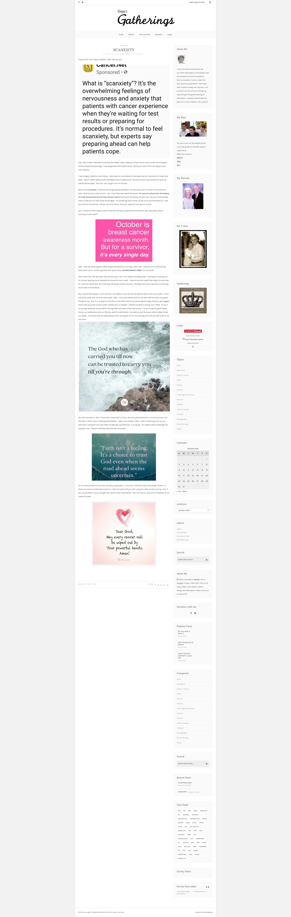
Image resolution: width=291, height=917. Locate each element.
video (190, 854)
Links (169, 35)
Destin (194, 823)
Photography (182, 419)
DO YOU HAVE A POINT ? (184, 632)
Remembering (182, 424)
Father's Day (182, 830)
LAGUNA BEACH (200, 838)
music (180, 846)
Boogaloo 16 (203, 811)
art (184, 811)
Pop (179, 850)
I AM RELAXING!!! (199, 892)
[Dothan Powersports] (193, 347)
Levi (179, 842)
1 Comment (138, 54)
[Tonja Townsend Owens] (193, 339)
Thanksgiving (182, 854)
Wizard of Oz (182, 858)
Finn (189, 830)
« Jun (179, 491)
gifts (200, 830)
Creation (180, 823)
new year (187, 846)
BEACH (195, 811)
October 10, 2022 (111, 54)
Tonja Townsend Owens (193, 335)
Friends (180, 390)
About (131, 34)
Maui (192, 842)
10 (184, 470)
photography (203, 846)
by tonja (126, 54)
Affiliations (144, 34)
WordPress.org (182, 540)
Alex (179, 161)
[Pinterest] (83, 2)
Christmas (195, 815)
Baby (189, 811)
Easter (180, 826)
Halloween (181, 834)
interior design (183, 838)
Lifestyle (180, 414)
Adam (180, 157)
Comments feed (183, 536)
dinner (201, 823)
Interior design (183, 409)
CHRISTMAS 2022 (185, 783)
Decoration (181, 370)
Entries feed (181, 532)
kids (191, 838)
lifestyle (185, 842)
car (179, 815)
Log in (179, 529)
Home (121, 34)
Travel (179, 429)
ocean (194, 846)
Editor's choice (183, 375)
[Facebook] (80, 2)
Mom (198, 842)
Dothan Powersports (193, 343)
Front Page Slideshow (185, 395)
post (184, 850)
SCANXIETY (123, 49)
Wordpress (208, 912)
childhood (186, 815)
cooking (204, 819)
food (195, 830)
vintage (197, 854)
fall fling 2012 (194, 826)
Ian (178, 165)
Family (179, 385)
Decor (179, 365)
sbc (189, 850)
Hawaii (189, 834)
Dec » (185, 491)
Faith (179, 380)
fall (186, 826)
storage (195, 850)
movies (204, 842)
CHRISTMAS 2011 (182, 819)
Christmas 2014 (194, 819)
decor (188, 823)
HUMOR (180, 404)
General (124, 46)
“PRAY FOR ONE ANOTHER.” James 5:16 (185, 656)
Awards (158, 34)
